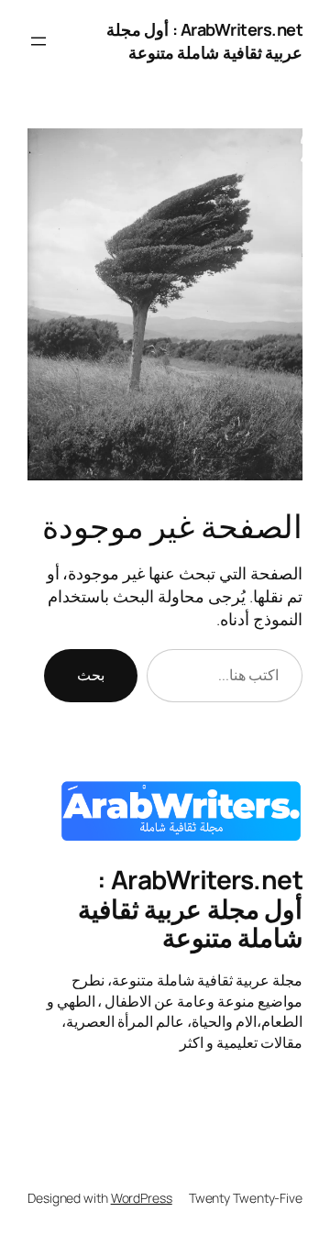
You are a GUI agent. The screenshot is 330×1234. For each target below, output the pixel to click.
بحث (90, 675)
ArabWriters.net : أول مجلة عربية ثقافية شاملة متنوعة (204, 40)
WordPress (141, 1197)
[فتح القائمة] (39, 41)
